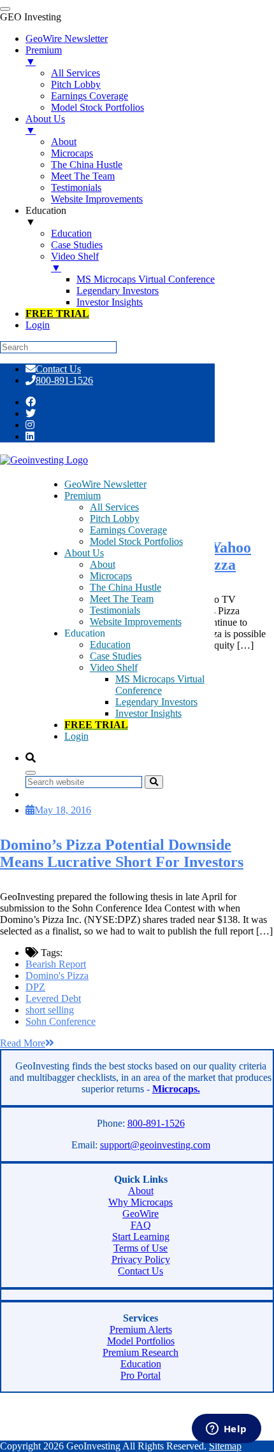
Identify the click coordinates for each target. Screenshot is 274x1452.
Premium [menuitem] (43, 56)
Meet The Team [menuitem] (83, 176)
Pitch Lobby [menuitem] (76, 84)
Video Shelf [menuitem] (75, 262)
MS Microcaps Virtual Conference (160, 684)
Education (110, 644)
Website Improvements (136, 621)
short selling (49, 1009)
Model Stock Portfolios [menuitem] (97, 107)
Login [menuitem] (37, 325)
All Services (114, 507)
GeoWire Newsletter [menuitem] (66, 38)
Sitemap (225, 1446)
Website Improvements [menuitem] (97, 199)
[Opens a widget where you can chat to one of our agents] (226, 1430)
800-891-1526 (64, 380)
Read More (22, 1043)
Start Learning (140, 1236)
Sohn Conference (60, 1021)
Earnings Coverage (128, 530)
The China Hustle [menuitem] (86, 164)
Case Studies (115, 656)
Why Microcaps (140, 1202)
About (102, 564)
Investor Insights (148, 713)
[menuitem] (57, 313)
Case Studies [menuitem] (77, 244)
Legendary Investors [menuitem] (117, 290)
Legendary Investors (156, 701)
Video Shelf (114, 667)
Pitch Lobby (115, 518)
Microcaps (111, 575)
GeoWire (140, 1213)
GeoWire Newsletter (105, 484)
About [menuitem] (63, 141)
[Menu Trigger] (5, 9)
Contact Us (58, 368)
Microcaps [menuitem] (72, 153)
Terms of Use (140, 1248)
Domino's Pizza (57, 975)
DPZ (35, 987)
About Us (84, 552)
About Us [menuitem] (45, 124)
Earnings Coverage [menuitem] (89, 95)
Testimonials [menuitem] (76, 187)
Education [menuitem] (45, 216)
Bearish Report (55, 964)
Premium (82, 495)
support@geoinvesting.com (155, 1144)
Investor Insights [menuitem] (109, 302)
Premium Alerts (141, 1329)
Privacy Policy (141, 1259)
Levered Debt (53, 998)
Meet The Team (122, 598)
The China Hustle (125, 587)
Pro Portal (140, 1375)
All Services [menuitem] (75, 72)
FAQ (141, 1225)
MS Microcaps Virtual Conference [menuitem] (145, 279)
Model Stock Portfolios (136, 541)
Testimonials (115, 610)
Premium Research (140, 1352)
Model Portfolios (141, 1341)
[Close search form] (30, 773)
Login (76, 736)
